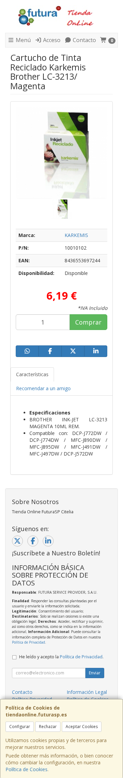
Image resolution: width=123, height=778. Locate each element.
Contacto (83, 40)
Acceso (51, 40)
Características (32, 374)
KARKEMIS (76, 235)
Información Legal (87, 692)
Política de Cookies (26, 769)
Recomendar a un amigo (43, 388)
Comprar (88, 322)
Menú (22, 40)
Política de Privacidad (28, 642)
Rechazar (48, 726)
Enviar (94, 673)
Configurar (19, 726)
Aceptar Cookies (82, 726)
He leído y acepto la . (61, 657)
